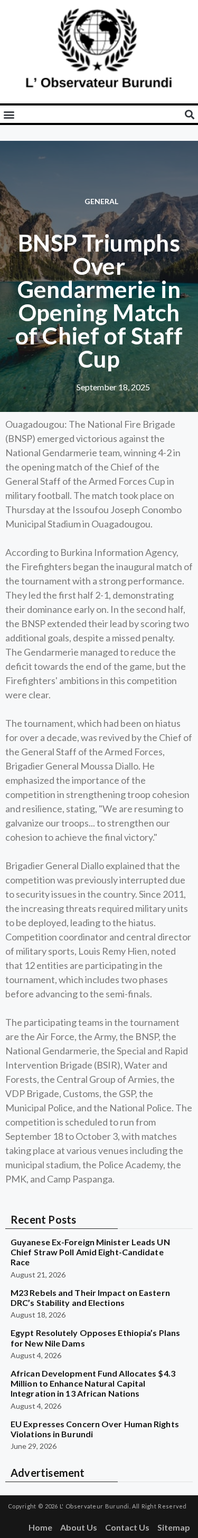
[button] (8, 114)
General (101, 201)
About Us (78, 1527)
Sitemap (173, 1527)
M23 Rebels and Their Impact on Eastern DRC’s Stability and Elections (90, 1297)
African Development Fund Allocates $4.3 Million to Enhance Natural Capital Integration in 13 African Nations (93, 1383)
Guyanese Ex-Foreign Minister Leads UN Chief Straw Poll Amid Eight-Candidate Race (90, 1252)
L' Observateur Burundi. (95, 1506)
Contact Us (127, 1527)
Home (40, 1527)
